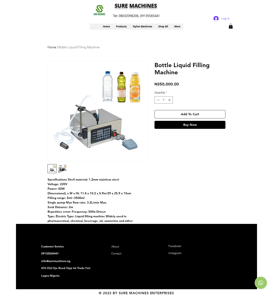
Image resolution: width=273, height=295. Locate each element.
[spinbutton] (163, 99)
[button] (121, 27)
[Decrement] (157, 99)
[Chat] (261, 283)
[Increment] (169, 99)
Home (52, 47)
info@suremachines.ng (55, 261)
